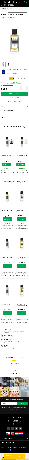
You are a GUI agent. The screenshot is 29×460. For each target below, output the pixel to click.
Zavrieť (10, 100)
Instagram (12, 428)
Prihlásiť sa (22, 403)
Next (27, 151)
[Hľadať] (22, 2)
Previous (1, 151)
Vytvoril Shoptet (15, 450)
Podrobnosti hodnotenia (21, 12)
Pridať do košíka (14, 93)
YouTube (20, 428)
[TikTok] (16, 428)
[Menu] (2, 2)
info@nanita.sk (15, 424)
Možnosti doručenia (8, 85)
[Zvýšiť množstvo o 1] (27, 88)
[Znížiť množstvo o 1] (21, 88)
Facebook (8, 428)
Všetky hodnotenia (14, 371)
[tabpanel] (7, 153)
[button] (7, 218)
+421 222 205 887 (15, 417)
